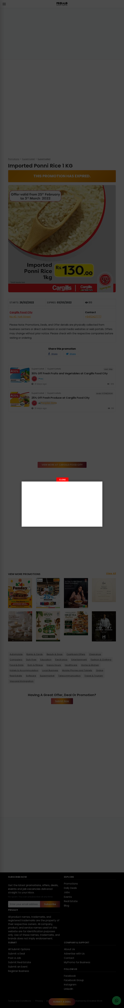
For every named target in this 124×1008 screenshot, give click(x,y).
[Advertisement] (62, 504)
